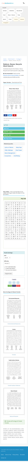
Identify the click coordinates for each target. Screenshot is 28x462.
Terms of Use (8, 454)
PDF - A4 (8, 135)
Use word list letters (11, 270)
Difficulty (6, 261)
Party (19, 15)
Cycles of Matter (9, 147)
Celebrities (11, 10)
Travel (10, 19)
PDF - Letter (9, 132)
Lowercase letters (10, 268)
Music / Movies (11, 15)
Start (9, 285)
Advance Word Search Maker (11, 75)
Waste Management (10, 153)
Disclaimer (22, 454)
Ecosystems (8, 155)
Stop (14, 285)
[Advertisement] (14, 41)
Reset (18, 285)
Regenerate (8, 273)
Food (4, 15)
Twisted (16, 19)
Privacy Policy (16, 454)
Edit (7, 125)
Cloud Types (19, 150)
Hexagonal (5, 22)
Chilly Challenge (9, 150)
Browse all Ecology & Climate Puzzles (13, 422)
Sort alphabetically (11, 267)
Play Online (9, 138)
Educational (19, 10)
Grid (5, 255)
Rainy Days (19, 147)
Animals (5, 10)
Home (2, 454)
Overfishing (17, 155)
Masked (22, 19)
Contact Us (3, 458)
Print (7, 128)
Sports (4, 19)
